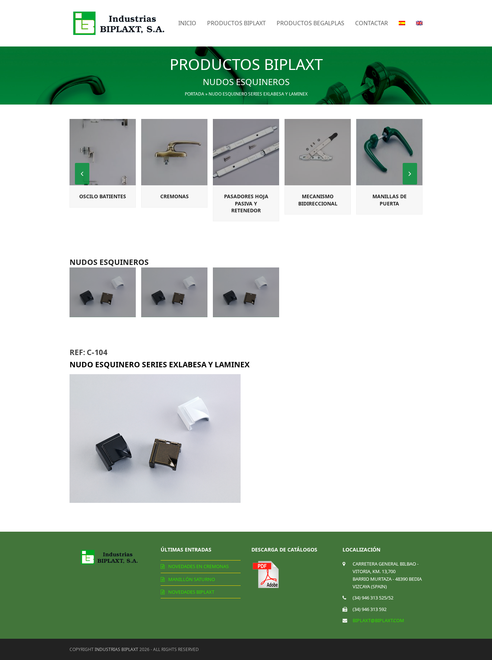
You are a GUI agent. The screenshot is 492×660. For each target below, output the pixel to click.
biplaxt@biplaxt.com (378, 620)
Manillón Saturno (191, 579)
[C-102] (103, 292)
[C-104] (246, 292)
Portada (194, 94)
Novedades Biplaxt (191, 592)
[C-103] (174, 292)
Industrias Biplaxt (116, 649)
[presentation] (410, 174)
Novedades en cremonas (198, 566)
